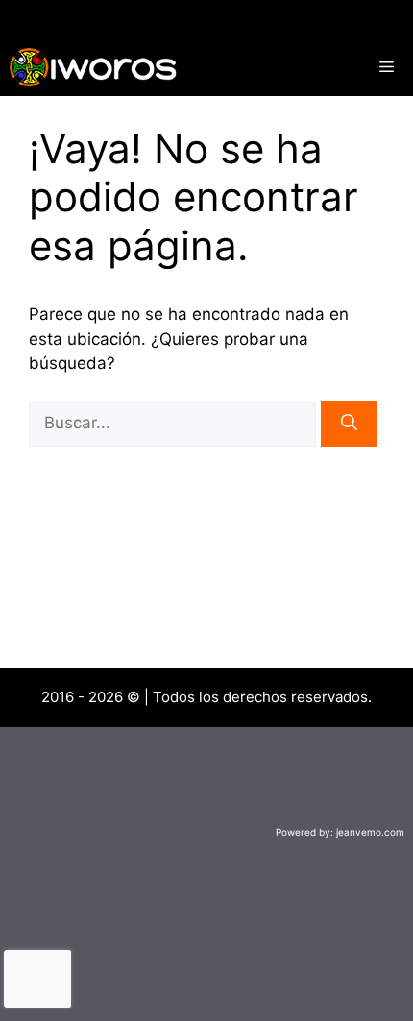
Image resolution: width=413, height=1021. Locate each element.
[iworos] (93, 67)
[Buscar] (349, 424)
